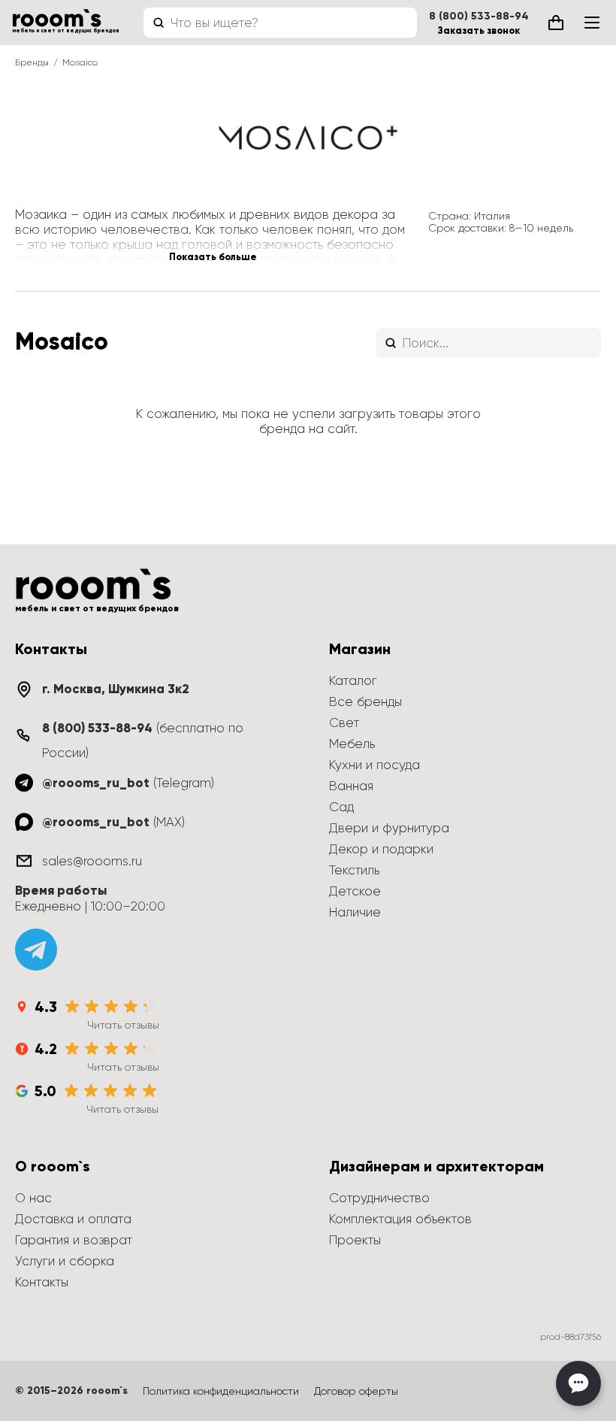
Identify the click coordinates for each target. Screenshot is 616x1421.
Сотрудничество (379, 1197)
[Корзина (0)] (556, 23)
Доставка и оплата (73, 1218)
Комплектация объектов (400, 1218)
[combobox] (280, 23)
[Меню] (592, 23)
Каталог (353, 680)
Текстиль (354, 869)
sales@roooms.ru (92, 860)
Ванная (351, 785)
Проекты (355, 1239)
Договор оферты (356, 1391)
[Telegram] (36, 950)
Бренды (32, 62)
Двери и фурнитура (389, 827)
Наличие (355, 912)
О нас (33, 1197)
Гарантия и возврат (73, 1239)
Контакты (41, 1281)
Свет (344, 722)
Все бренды (365, 701)
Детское (355, 890)
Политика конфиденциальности (221, 1391)
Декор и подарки (381, 848)
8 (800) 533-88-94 (479, 17)
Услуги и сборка (64, 1260)
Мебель (352, 743)
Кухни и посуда (374, 764)
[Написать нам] (578, 1383)
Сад (341, 806)
